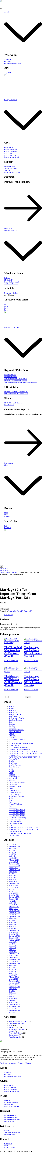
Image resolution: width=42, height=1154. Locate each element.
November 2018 (14, 959)
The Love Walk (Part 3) (17, 810)
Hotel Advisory (14, 767)
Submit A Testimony (16, 804)
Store (10, 802)
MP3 (7, 572)
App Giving (13, 712)
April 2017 (12, 996)
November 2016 (14, 1006)
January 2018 (13, 979)
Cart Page (12, 724)
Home (2, 572)
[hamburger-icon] (1, 8)
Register (11, 798)
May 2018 (12, 971)
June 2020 (12, 922)
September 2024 (14, 846)
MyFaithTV (13, 1027)
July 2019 (12, 944)
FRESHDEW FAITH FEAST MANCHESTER (25, 753)
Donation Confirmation (16, 730)
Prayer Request (14, 794)
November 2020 (14, 913)
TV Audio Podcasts (15, 823)
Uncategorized (14, 1035)
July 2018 (12, 967)
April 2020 (12, 926)
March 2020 (13, 928)
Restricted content (15, 786)
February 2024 (14, 860)
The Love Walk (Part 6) (17, 816)
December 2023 (14, 864)
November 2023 (14, 866)
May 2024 (12, 854)
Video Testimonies (15, 1037)
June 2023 (12, 876)
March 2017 (13, 998)
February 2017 (14, 1000)
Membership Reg (14, 777)
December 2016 (14, 1004)
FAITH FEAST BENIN (17, 739)
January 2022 (13, 893)
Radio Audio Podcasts (16, 796)
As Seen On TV (13, 611)
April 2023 (12, 879)
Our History (13, 784)
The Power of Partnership (17, 818)
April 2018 (12, 973)
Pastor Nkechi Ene (15, 792)
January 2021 (13, 909)
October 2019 (13, 938)
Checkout (12, 726)
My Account (13, 778)
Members (12, 775)
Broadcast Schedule (15, 720)
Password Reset (14, 790)
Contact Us (12, 728)
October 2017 (13, 985)
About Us (12, 706)
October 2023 (13, 868)
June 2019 (12, 946)
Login (11, 769)
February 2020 (14, 930)
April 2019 (12, 950)
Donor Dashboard (15, 732)
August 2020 (13, 918)
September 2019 (14, 940)
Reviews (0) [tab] (8, 615)
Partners (11, 788)
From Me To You (14, 759)
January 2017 (13, 1002)
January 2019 (13, 955)
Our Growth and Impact (17, 782)
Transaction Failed (15, 821)
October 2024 (13, 844)
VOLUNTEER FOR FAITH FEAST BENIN (24, 827)
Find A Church (14, 745)
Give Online (13, 763)
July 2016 (12, 1012)
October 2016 (13, 1008)
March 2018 (13, 975)
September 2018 (14, 963)
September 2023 (14, 870)
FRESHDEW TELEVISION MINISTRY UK (24, 757)
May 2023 (12, 877)
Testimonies (13, 808)
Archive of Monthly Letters (18, 1021)
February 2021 (14, 907)
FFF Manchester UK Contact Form (21, 743)
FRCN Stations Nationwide (18, 747)
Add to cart (4, 609)
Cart (10, 722)
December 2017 (14, 981)
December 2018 (14, 957)
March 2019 (13, 952)
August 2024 (13, 848)
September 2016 (14, 1010)
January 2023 (13, 885)
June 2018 (12, 969)
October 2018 (13, 961)
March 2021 (13, 905)
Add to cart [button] (14, 661)
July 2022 (12, 889)
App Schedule (13, 716)
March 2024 (13, 858)
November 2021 (14, 897)
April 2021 (12, 903)
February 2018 (14, 977)
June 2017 (12, 993)
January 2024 (13, 862)
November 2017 (14, 983)
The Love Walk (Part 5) (17, 814)
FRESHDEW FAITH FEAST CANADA (23, 751)
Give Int (11, 761)
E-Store (11, 734)
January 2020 (13, 932)
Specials (11, 1031)
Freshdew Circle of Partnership (19, 749)
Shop (10, 800)
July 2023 (12, 874)
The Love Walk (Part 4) (17, 812)
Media (11, 773)
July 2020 (12, 920)
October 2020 (13, 915)
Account (11, 708)
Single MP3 (14, 572)
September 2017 (14, 987)
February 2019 (14, 954)
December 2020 (14, 911)
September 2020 (14, 916)
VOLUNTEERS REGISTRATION (21, 833)
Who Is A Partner (14, 835)
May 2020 (12, 924)
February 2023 (14, 883)
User (10, 825)
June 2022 (12, 891)
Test (10, 806)
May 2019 (12, 948)
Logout (11, 771)
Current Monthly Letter (16, 1023)
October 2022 (13, 887)
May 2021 (12, 901)
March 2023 (13, 881)
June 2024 (12, 852)
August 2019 (13, 942)
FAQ (10, 741)
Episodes (12, 738)
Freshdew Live (14, 755)
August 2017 (13, 989)
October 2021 (13, 899)
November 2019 (14, 936)
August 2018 (13, 965)
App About (12, 710)
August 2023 (13, 872)
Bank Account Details (16, 718)
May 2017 (12, 995)
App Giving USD (15, 714)
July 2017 (12, 991)
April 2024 (12, 856)
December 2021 (14, 895)
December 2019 (14, 934)
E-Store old (12, 736)
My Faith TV (13, 780)
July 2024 (12, 850)
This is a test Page (15, 819)
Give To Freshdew (15, 765)
